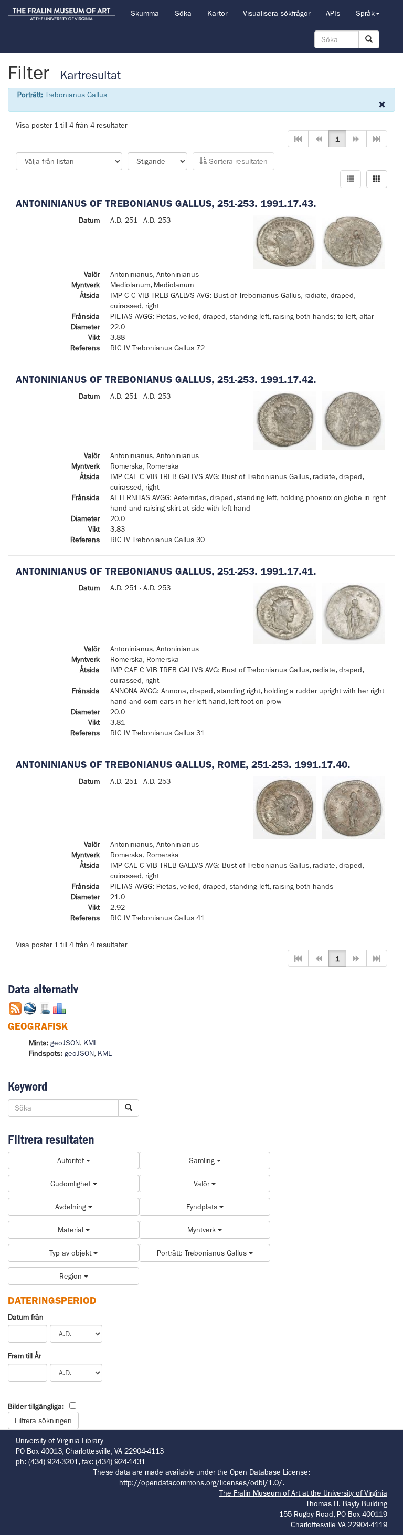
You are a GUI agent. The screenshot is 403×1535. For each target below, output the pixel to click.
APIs (333, 13)
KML (90, 1042)
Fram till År (24, 1356)
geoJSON (65, 1042)
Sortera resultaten (237, 161)
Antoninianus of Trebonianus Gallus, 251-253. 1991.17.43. (166, 204)
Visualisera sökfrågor (276, 13)
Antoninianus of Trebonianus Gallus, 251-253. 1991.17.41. (166, 571)
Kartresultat (90, 75)
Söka (183, 13)
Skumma (145, 13)
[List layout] (350, 179)
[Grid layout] (376, 179)
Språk (365, 13)
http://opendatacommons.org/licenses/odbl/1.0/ (200, 1482)
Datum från (26, 1317)
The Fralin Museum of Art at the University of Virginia (303, 1493)
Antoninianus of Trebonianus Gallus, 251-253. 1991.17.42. (166, 380)
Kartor (217, 13)
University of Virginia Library (59, 1440)
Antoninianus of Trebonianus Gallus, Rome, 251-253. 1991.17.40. (183, 765)
